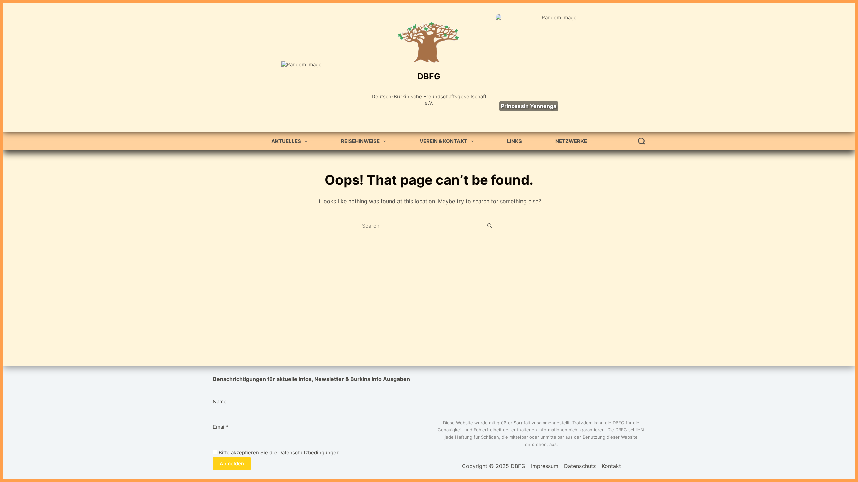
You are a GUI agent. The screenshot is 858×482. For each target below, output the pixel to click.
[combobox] (422, 225)
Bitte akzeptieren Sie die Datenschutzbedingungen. (279, 452)
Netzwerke (571, 141)
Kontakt (611, 466)
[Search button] (489, 225)
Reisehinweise (360, 141)
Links (514, 141)
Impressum (544, 466)
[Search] (641, 141)
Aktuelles (286, 141)
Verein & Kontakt (443, 141)
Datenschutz (580, 466)
